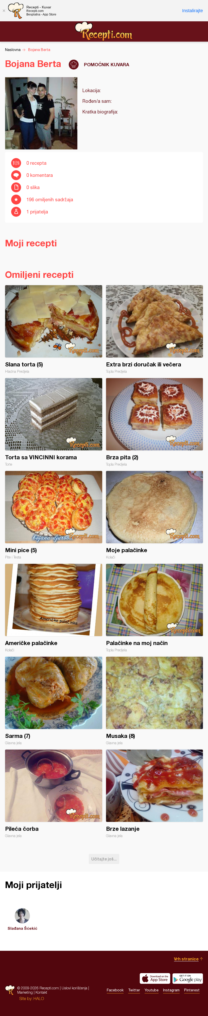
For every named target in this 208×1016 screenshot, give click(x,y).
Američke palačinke (53, 608)
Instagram (171, 990)
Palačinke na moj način (154, 608)
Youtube (152, 990)
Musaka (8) (154, 701)
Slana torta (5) (53, 329)
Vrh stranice (186, 958)
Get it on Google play (187, 978)
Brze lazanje (154, 794)
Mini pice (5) (53, 515)
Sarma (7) (53, 701)
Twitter (134, 990)
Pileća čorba (53, 794)
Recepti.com (104, 31)
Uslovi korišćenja (74, 988)
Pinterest (192, 990)
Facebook (115, 990)
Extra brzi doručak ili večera (154, 329)
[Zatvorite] (3, 10)
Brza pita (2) (154, 422)
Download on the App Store (155, 978)
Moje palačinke (154, 515)
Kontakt (41, 992)
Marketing (25, 992)
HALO (38, 998)
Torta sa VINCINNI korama (53, 422)
